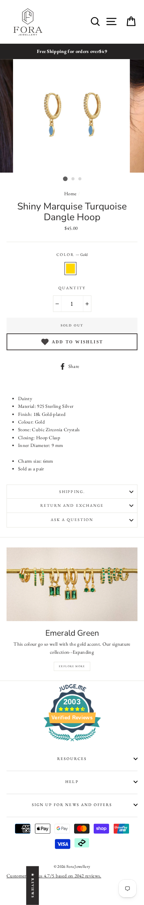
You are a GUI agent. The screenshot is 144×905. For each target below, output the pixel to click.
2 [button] (73, 179)
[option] (72, 51)
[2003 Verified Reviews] (72, 743)
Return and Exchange (72, 505)
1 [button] (65, 178)
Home (70, 193)
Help (71, 781)
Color (72, 254)
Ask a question (72, 519)
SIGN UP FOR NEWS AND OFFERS (72, 804)
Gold (71, 268)
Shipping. (71, 491)
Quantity (71, 287)
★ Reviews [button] (32, 885)
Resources (72, 758)
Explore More (72, 666)
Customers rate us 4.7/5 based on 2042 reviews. (54, 875)
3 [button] (80, 179)
